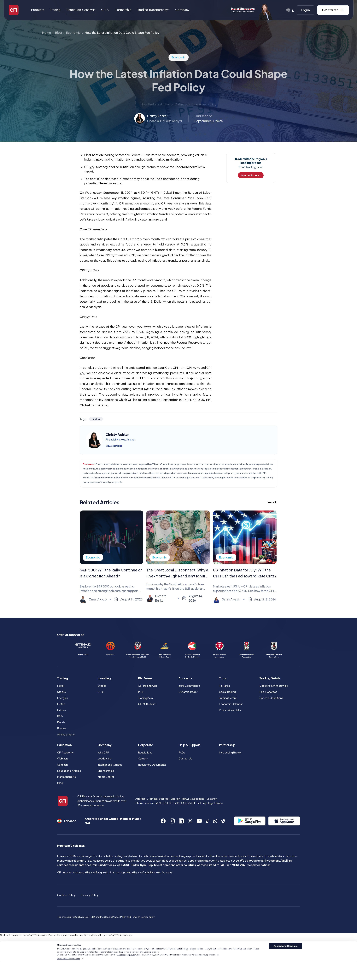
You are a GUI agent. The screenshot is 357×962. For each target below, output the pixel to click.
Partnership (123, 10)
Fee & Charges (268, 691)
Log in (305, 10)
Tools (223, 678)
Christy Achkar (157, 116)
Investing (104, 678)
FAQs (181, 752)
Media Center (106, 776)
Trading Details (270, 678)
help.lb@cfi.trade (212, 803)
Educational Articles (69, 770)
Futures (61, 728)
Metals (61, 703)
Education (64, 745)
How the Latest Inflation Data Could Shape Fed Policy (122, 32)
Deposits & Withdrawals (273, 685)
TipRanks (224, 685)
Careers (143, 758)
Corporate (145, 745)
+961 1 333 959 (183, 803)
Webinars (62, 758)
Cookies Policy (66, 895)
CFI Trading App (147, 685)
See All (271, 502)
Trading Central (228, 697)
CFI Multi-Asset (147, 703)
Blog (58, 32)
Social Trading (227, 691)
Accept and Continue (285, 945)
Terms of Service (140, 916)
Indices (61, 710)
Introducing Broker (230, 752)
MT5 (140, 691)
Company (105, 745)
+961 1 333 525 (164, 803)
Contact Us (185, 758)
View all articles (114, 445)
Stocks (61, 691)
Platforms (145, 678)
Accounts (185, 678)
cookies (121, 955)
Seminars (62, 764)
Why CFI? (103, 752)
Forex (60, 685)
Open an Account (251, 175)
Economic (73, 32)
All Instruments (66, 734)
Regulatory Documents (152, 764)
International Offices (110, 764)
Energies (62, 697)
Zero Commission (189, 685)
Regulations (145, 752)
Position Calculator (230, 710)
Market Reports (66, 776)
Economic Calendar (231, 703)
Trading (62, 678)
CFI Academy (65, 752)
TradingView (145, 697)
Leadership (104, 758)
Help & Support (189, 745)
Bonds (61, 722)
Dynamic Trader (187, 691)
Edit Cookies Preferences (68, 959)
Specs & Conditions (271, 697)
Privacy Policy (89, 895)
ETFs (60, 716)
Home (46, 32)
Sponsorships (106, 770)
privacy (133, 955)
